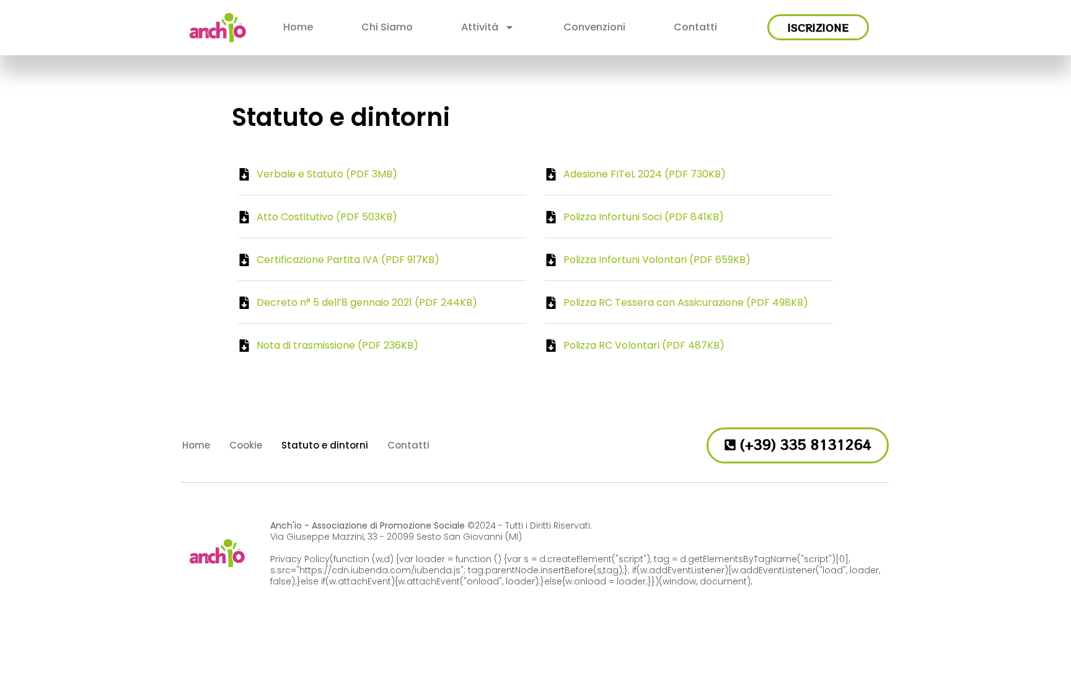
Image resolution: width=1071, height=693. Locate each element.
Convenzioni (594, 27)
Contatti (695, 27)
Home (298, 27)
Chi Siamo (387, 27)
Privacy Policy (300, 559)
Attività (479, 27)
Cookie (245, 445)
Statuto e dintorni (324, 445)
